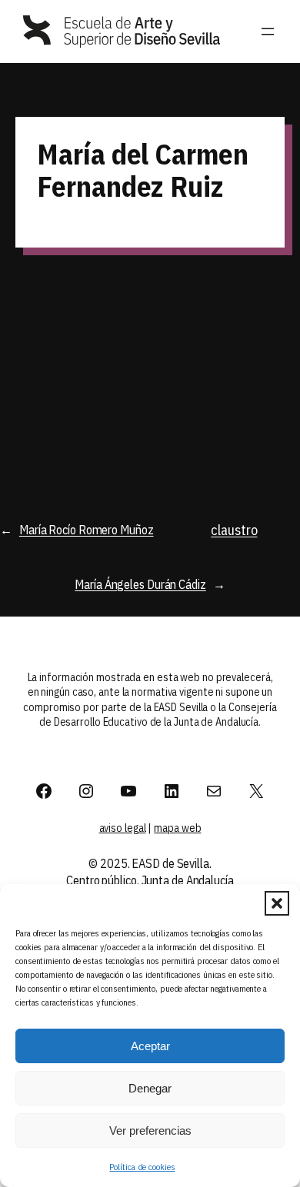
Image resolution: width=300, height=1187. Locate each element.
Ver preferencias (150, 1130)
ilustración (199, 361)
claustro (234, 529)
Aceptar (150, 1045)
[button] (277, 903)
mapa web (177, 828)
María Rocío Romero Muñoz (86, 529)
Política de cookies (142, 1166)
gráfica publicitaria (219, 342)
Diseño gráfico (66, 332)
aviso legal (122, 828)
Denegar (150, 1088)
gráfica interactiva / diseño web (218, 317)
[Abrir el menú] (267, 31)
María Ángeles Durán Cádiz (140, 584)
